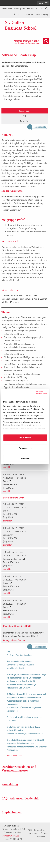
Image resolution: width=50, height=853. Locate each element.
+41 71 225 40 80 (25, 14)
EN (42, 8)
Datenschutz (39, 830)
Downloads (7, 8)
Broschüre (24, 121)
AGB (24, 116)
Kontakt (30, 8)
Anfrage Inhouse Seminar (14, 640)
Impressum (33, 833)
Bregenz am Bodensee (13, 559)
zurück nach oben (14, 755)
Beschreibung (25, 110)
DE (37, 8)
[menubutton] (43, 3)
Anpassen (23, 448)
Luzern (6, 583)
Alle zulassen (25, 437)
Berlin (6, 481)
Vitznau (7, 534)
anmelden (7, 467)
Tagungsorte (19, 8)
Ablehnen (25, 458)
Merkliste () (41, 14)
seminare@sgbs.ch (11, 835)
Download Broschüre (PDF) (17, 625)
